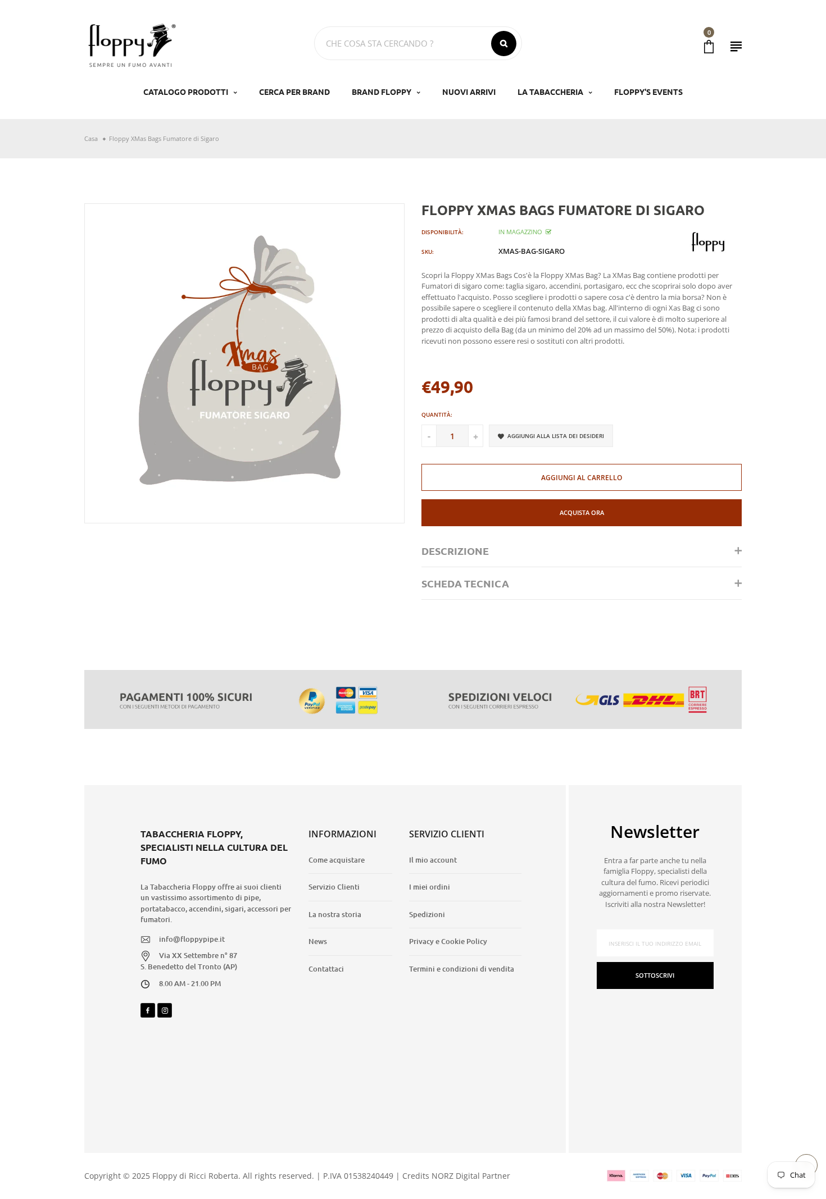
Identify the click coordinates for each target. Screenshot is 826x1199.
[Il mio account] (736, 46)
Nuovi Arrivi (469, 91)
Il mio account (433, 860)
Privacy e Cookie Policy (448, 941)
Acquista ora (582, 512)
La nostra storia (334, 914)
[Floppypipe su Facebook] (147, 1010)
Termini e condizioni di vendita (461, 969)
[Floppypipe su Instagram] (164, 1010)
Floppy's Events (648, 91)
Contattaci (326, 969)
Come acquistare (336, 860)
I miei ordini (429, 887)
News (317, 941)
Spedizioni (427, 914)
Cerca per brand (294, 91)
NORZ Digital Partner (471, 1175)
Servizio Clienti (334, 887)
